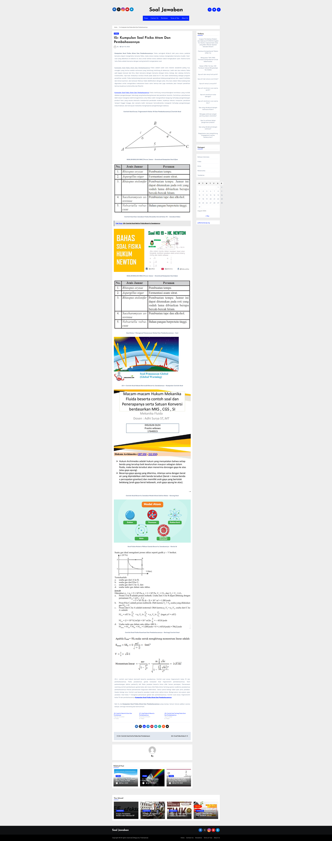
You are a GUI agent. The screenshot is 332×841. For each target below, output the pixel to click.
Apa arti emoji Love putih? (208, 83)
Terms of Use (175, 18)
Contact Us (154, 18)
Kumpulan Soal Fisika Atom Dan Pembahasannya (132, 92)
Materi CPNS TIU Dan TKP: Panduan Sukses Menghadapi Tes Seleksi (208, 68)
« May (207, 216)
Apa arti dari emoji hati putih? (208, 74)
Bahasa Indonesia (203, 157)
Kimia (199, 166)
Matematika (201, 171)
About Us (185, 18)
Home (146, 18)
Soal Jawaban (166, 10)
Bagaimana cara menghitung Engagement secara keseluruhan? (208, 135)
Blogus (135, 838)
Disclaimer (164, 18)
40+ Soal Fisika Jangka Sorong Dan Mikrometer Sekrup (178, 781)
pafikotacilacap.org (204, 223)
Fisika (116, 33)
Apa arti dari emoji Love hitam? (208, 79)
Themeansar (144, 838)
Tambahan (201, 175)
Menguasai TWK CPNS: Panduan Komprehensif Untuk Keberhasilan (208, 59)
